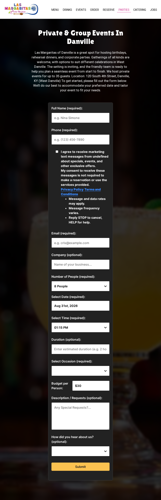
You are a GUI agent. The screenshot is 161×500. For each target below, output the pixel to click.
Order (94, 9)
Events (81, 9)
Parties (124, 9)
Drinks (67, 9)
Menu (55, 9)
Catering (139, 9)
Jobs (153, 9)
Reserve (109, 9)
